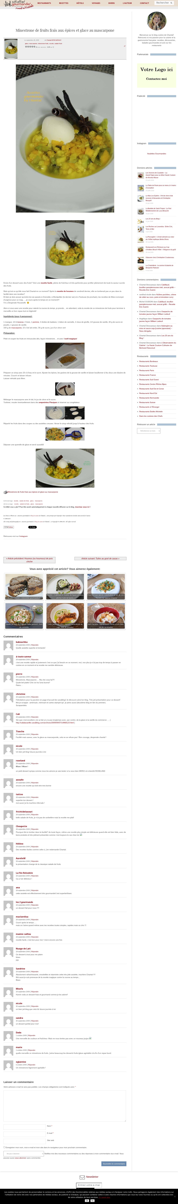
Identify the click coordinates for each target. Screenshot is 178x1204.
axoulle (20, 779)
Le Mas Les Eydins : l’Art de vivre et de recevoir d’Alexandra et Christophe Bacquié (159, 198)
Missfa (19, 988)
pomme (36, 322)
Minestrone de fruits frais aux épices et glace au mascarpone (33, 492)
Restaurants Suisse (147, 402)
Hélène (19, 843)
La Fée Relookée (24, 872)
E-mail (50, 1133)
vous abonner (20, 1158)
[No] (174, 1196)
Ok (87, 1201)
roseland (20, 760)
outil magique (71, 339)
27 (124, 46)
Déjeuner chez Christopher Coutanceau (160, 257)
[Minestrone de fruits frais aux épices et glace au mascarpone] (65, 216)
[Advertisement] (65, 20)
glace (26, 43)
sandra (19, 1017)
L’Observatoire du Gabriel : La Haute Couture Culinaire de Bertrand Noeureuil (157, 345)
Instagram (23, 536)
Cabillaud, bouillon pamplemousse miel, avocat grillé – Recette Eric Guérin (157, 287)
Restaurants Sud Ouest (149, 380)
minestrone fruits (43, 43)
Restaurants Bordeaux (148, 361)
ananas (20, 322)
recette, (16, 501)
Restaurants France (147, 375)
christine (20, 694)
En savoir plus (104, 1197)
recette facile (46, 283)
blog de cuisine (35, 516)
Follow (10, 527)
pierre (19, 673)
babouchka (21, 642)
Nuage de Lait (23, 948)
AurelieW (20, 858)
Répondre (34, 645)
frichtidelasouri (24, 811)
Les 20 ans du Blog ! (153, 219)
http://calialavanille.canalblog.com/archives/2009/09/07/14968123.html (45, 723)
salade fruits (58, 43)
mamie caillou (23, 934)
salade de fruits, (24, 501)
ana (18, 887)
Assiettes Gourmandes (156, 154)
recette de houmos (65, 291)
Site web (50, 1140)
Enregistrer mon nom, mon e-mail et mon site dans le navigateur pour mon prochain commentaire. (46, 1147)
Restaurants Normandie (149, 398)
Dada (18, 1032)
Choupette (21, 826)
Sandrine (20, 968)
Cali (18, 714)
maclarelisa (22, 916)
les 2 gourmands (24, 902)
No (92, 1201)
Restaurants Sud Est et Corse (151, 389)
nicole (19, 746)
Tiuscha (20, 731)
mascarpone (33, 43)
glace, (32, 501)
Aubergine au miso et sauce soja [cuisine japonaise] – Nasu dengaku (155, 328)
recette (51, 43)
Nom (49, 1126)
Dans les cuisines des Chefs (150, 416)
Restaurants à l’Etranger (149, 407)
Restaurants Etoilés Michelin (151, 411)
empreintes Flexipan (48, 402)
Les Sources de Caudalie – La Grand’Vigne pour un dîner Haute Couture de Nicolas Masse (160, 175)
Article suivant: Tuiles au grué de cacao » (100, 558)
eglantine (21, 1061)
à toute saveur (23, 656)
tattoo (19, 794)
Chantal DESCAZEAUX (54, 40)
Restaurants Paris (146, 370)
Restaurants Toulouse (148, 366)
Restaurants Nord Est (148, 393)
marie (19, 1047)
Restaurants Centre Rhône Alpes (152, 384)
